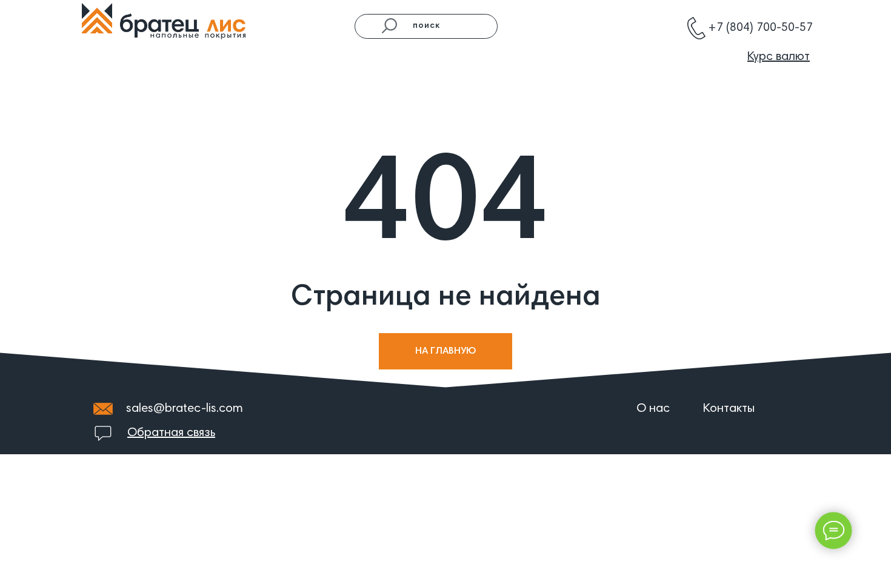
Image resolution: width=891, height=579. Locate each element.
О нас (653, 409)
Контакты (729, 409)
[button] (659, 21)
